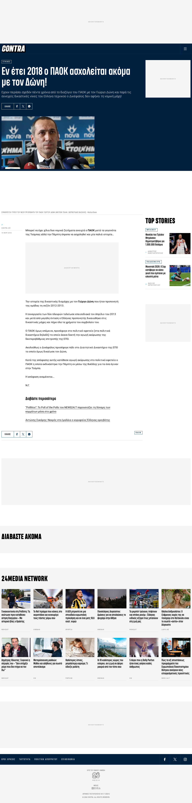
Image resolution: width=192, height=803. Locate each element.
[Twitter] (23, 106)
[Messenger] (29, 106)
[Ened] (96, 788)
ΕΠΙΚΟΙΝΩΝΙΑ (68, 759)
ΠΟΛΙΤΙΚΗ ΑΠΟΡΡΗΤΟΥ (45, 759)
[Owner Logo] (96, 776)
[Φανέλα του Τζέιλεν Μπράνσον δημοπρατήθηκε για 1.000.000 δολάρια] (180, 243)
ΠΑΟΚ (138, 433)
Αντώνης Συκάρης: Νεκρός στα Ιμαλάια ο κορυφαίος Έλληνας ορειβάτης (68, 419)
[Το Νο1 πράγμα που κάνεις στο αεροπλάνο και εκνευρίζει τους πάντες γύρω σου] (47, 598)
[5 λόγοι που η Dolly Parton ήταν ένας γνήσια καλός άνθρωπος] (143, 647)
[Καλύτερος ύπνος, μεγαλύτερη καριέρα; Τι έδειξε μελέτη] (80, 647)
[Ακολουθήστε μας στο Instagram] (185, 759)
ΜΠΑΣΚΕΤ (151, 230)
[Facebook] (17, 106)
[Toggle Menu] (185, 49)
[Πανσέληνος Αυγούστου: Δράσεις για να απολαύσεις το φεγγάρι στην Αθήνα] (112, 598)
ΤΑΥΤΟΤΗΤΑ (24, 759)
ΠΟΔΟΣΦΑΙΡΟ (153, 262)
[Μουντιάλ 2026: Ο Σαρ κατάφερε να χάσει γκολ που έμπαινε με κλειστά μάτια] (180, 275)
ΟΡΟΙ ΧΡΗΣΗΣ (8, 759)
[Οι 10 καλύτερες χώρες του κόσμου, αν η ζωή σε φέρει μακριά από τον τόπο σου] (112, 647)
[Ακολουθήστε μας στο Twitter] (175, 759)
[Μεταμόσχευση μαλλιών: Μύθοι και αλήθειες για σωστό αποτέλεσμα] (47, 647)
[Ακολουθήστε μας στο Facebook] (164, 759)
